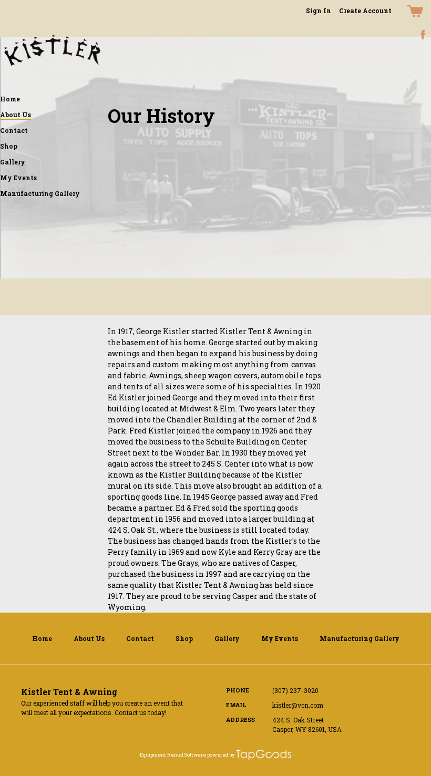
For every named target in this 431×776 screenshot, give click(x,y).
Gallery (12, 162)
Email (236, 705)
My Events (18, 177)
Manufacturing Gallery (40, 193)
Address (240, 719)
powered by (221, 754)
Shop (8, 146)
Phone (237, 690)
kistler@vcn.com (297, 705)
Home (10, 99)
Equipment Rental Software (173, 754)
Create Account (365, 10)
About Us (15, 114)
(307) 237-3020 (295, 690)
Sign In (318, 10)
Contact (14, 130)
